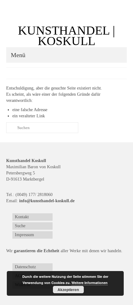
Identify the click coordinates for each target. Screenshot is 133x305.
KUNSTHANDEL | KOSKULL (66, 35)
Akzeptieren (68, 289)
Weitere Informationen (89, 282)
